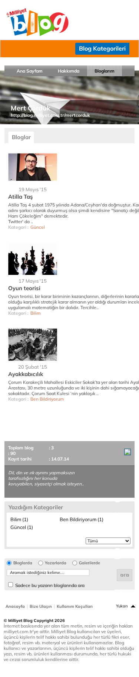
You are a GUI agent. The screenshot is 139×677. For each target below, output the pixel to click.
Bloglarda (22, 563)
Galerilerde (89, 563)
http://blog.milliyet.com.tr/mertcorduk (50, 115)
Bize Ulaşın (41, 606)
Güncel (37, 227)
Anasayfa (15, 606)
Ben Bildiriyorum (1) (81, 519)
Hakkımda (68, 71)
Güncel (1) (21, 527)
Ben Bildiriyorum (47, 399)
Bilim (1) (19, 519)
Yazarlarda (55, 563)
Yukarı (122, 606)
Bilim (35, 313)
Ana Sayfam (30, 71)
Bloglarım (105, 71)
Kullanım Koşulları (75, 606)
